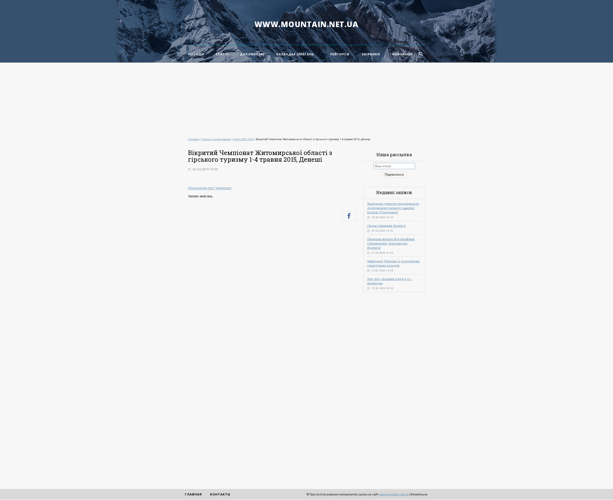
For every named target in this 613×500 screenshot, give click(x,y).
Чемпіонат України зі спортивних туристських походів (393, 263)
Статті (222, 54)
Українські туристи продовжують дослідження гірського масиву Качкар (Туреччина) (393, 208)
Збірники (371, 54)
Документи (251, 54)
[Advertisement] (306, 98)
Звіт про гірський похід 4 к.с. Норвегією (389, 281)
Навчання (402, 54)
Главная (193, 494)
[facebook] (349, 216)
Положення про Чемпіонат (210, 188)
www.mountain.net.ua (307, 24)
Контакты (220, 494)
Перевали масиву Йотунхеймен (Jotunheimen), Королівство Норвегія (391, 243)
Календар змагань (295, 54)
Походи (196, 54)
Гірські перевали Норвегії (386, 226)
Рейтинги (339, 54)
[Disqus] (272, 289)
